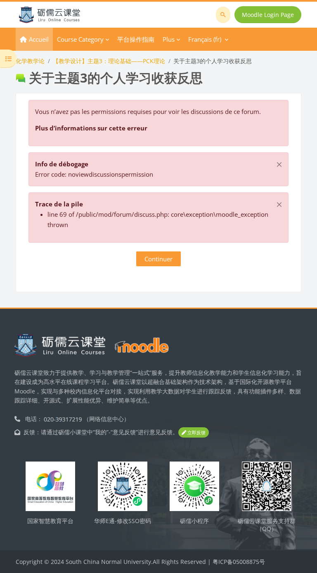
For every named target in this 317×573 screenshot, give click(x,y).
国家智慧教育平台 (50, 521)
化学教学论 (30, 61)
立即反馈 (196, 432)
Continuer (158, 259)
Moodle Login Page (268, 15)
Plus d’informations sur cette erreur (91, 128)
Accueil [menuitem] (39, 39)
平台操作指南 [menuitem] (135, 39)
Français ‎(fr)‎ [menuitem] (204, 39)
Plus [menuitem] (169, 39)
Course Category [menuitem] (80, 39)
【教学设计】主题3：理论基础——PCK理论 (109, 61)
